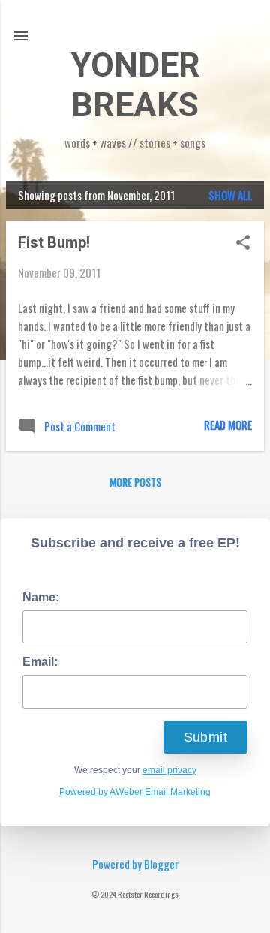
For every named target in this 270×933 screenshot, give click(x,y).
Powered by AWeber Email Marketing (135, 792)
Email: (40, 662)
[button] (243, 243)
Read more (228, 424)
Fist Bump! (54, 242)
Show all (230, 195)
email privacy (169, 770)
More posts (135, 482)
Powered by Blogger (135, 864)
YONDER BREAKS (135, 84)
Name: (40, 597)
